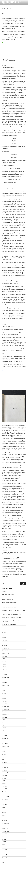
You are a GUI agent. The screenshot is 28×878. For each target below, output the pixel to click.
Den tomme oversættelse (7, 599)
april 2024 (4, 698)
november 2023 (5, 709)
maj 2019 (4, 841)
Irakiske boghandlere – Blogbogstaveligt (10, 620)
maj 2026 (4, 635)
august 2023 (4, 717)
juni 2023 (4, 722)
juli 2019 (3, 836)
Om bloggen (4, 866)
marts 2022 (4, 759)
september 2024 (5, 685)
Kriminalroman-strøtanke (11, 624)
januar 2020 (4, 820)
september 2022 (5, 746)
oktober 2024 (4, 682)
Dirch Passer (5, 597)
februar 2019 (4, 849)
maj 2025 (4, 664)
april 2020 (4, 815)
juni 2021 (4, 778)
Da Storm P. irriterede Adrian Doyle (9, 602)
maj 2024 (4, 696)
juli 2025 (3, 658)
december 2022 (5, 738)
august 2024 (4, 688)
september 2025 (5, 653)
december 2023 (5, 706)
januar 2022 (4, 765)
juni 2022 (4, 754)
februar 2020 (4, 818)
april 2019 (4, 844)
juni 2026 (4, 632)
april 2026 (4, 637)
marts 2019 (4, 847)
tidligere (8, 70)
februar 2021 (4, 788)
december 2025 (5, 648)
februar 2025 (4, 672)
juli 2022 (3, 751)
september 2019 (5, 831)
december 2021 (5, 767)
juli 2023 (3, 719)
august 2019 (4, 833)
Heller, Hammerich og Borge (8, 594)
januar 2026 (4, 645)
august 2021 (4, 775)
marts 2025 (4, 669)
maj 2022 (4, 757)
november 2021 (5, 770)
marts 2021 (4, 786)
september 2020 (5, 802)
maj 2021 (4, 780)
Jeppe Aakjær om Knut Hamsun (11, 189)
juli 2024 (3, 690)
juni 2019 (4, 839)
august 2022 (4, 749)
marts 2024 (4, 701)
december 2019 (5, 823)
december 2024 (5, 677)
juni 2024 (4, 693)
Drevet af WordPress (6, 875)
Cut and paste (6, 14)
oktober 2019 (4, 828)
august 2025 (4, 656)
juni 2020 (4, 810)
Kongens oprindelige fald (9, 326)
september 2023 (5, 714)
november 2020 (5, 796)
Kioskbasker (4, 591)
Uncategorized (5, 857)
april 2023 (4, 727)
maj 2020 (4, 812)
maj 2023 (4, 725)
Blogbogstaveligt (11, 2)
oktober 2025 (4, 650)
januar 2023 (4, 735)
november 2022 (5, 741)
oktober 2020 (4, 799)
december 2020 (5, 794)
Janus (3, 617)
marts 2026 (4, 640)
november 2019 (5, 826)
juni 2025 (4, 661)
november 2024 (5, 680)
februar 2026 (4, 643)
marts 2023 (4, 730)
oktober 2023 (4, 711)
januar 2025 (4, 674)
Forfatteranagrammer (8, 67)
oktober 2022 (4, 743)
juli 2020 (3, 807)
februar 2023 (4, 733)
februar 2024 (4, 704)
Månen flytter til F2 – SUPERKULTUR (10, 610)
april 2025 (4, 666)
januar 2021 (4, 791)
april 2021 (4, 783)
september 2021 (5, 772)
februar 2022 (4, 762)
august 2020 (4, 804)
